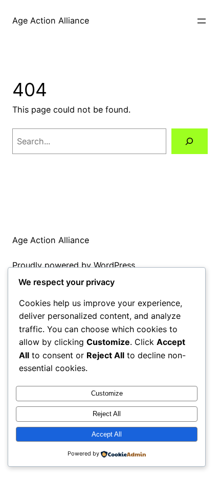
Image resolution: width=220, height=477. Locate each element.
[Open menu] (201, 21)
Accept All (107, 434)
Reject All (107, 414)
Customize (107, 393)
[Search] (189, 141)
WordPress (114, 265)
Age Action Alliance (50, 20)
